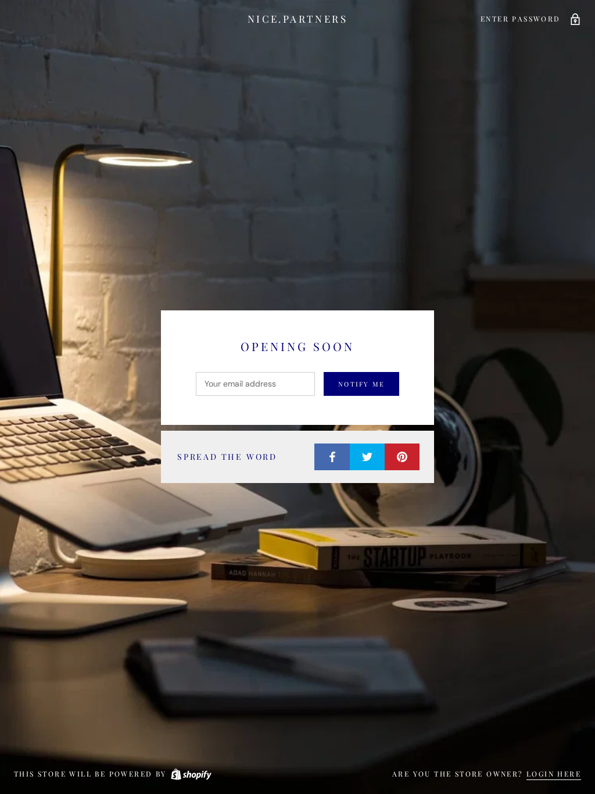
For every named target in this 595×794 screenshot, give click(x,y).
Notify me (361, 384)
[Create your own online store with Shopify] (191, 773)
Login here (553, 773)
